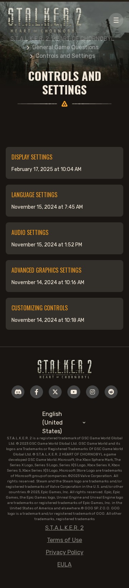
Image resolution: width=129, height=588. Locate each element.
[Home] (64, 368)
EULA (64, 564)
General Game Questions (65, 47)
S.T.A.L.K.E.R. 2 (64, 527)
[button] (116, 20)
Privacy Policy (64, 552)
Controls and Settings (65, 55)
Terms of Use (64, 540)
